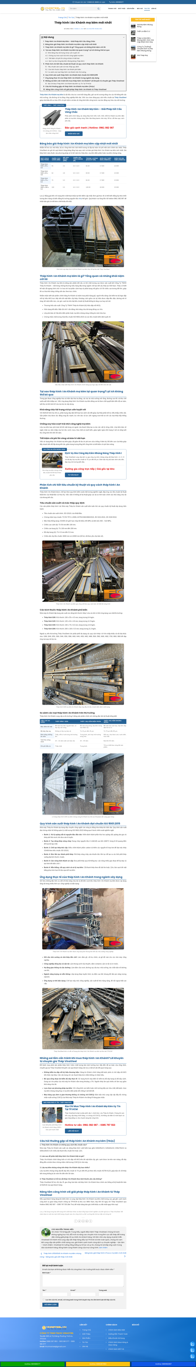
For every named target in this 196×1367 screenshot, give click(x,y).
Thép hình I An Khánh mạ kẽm (51, 94)
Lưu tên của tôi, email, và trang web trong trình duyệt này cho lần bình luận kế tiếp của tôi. (81, 1300)
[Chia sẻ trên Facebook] (75, 1221)
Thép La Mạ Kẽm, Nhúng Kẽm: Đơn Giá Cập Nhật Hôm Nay (145, 40)
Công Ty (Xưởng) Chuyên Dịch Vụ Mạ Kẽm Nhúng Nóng (145, 49)
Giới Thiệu (121, 8)
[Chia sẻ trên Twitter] (79, 1221)
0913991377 (120, 2)
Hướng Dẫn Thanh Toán (118, 1334)
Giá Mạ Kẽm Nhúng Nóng (145, 26)
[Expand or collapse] (124, 37)
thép (80, 198)
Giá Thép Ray (142, 55)
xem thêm (103, 1248)
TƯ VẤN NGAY (73, 475)
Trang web (103, 1290)
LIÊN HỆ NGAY (73, 1131)
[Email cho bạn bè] (83, 1221)
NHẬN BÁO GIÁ (74, 134)
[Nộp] (98, 9)
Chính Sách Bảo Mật (116, 1330)
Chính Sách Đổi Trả (116, 1349)
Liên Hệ (153, 8)
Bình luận (46, 1273)
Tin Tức (147, 8)
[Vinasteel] (52, 8)
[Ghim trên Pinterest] (87, 1221)
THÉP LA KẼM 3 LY (143, 31)
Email (73, 1290)
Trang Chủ (112, 8)
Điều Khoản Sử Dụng (116, 1338)
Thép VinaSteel (120, 97)
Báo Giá (140, 8)
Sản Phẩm (130, 8)
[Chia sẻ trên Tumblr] (90, 1221)
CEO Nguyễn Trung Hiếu (94, 28)
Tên (44, 1290)
